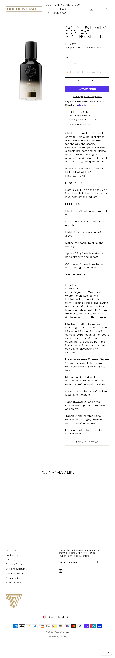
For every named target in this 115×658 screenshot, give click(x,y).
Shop (50, 9)
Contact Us (12, 555)
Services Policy (14, 564)
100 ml (72, 63)
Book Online (55, 5)
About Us (11, 550)
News (62, 9)
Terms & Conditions (17, 573)
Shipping (70, 47)
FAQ (8, 559)
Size (68, 57)
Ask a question (87, 442)
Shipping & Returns (16, 569)
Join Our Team (56, 13)
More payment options (87, 96)
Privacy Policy (13, 578)
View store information (81, 124)
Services (73, 5)
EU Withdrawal (13, 582)
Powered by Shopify (57, 637)
